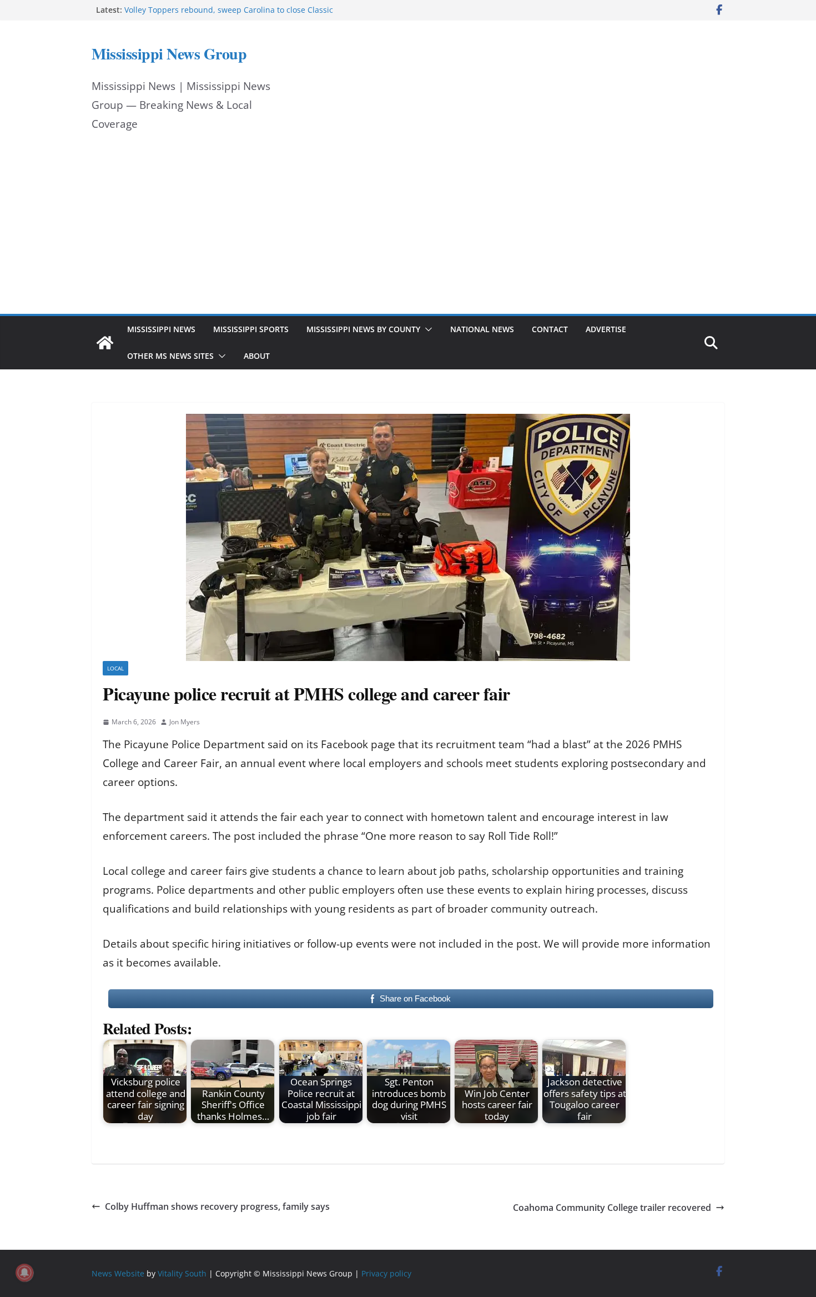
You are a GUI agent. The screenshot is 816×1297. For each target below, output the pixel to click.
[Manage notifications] (24, 1272)
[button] (426, 329)
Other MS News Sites (170, 355)
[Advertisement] (408, 230)
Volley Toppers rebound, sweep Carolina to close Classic (228, 9)
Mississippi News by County (363, 329)
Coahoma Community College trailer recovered (612, 1207)
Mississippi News (161, 329)
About (257, 355)
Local (115, 668)
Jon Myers (184, 722)
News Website (118, 1273)
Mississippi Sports (251, 329)
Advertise (606, 329)
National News (482, 329)
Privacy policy (386, 1273)
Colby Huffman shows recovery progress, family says (217, 1206)
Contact (550, 329)
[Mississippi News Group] (105, 342)
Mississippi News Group (169, 53)
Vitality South (182, 1273)
